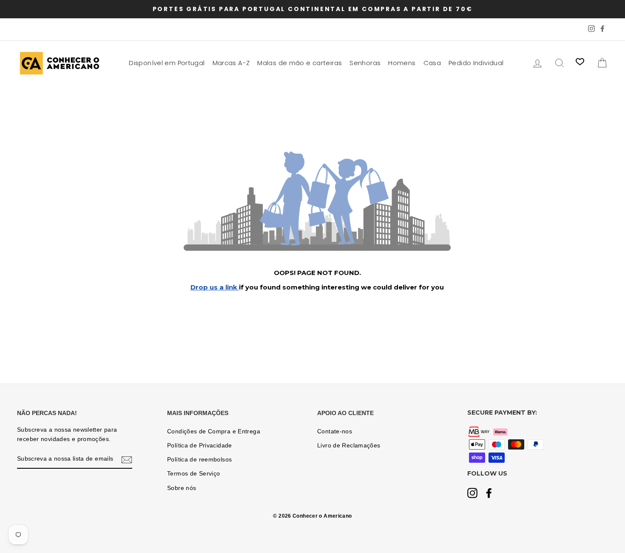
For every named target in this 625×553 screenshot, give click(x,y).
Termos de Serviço (193, 473)
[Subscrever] (126, 459)
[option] (312, 9)
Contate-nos (334, 431)
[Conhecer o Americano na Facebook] (489, 493)
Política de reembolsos (199, 459)
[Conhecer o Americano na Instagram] (472, 493)
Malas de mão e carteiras (299, 62)
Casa (432, 62)
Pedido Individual (476, 62)
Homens (401, 62)
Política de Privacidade (199, 445)
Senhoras (365, 62)
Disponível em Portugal (167, 62)
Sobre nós (181, 488)
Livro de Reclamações (349, 445)
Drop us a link (214, 287)
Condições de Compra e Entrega (213, 431)
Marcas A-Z (231, 62)
